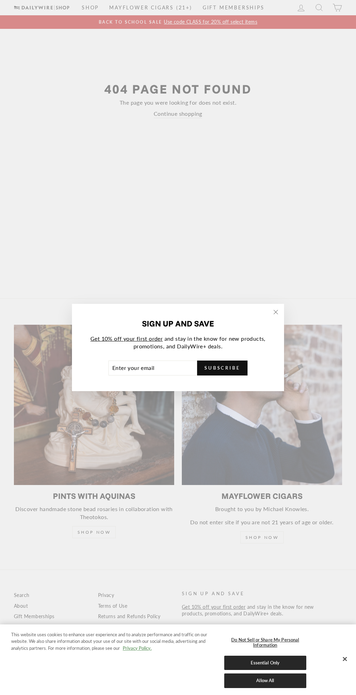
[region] (178, 659)
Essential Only (265, 662)
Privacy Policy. (137, 648)
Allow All (265, 680)
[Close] (345, 659)
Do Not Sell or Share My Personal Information (265, 642)
